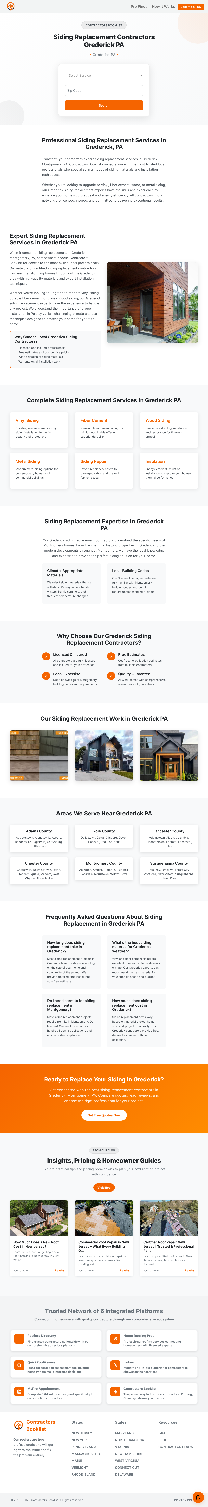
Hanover (93, 842)
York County (104, 831)
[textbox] (104, 75)
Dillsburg (111, 837)
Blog (162, 1440)
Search (104, 105)
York (117, 842)
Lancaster (184, 842)
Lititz (169, 846)
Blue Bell (122, 869)
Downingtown (42, 869)
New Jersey (82, 1433)
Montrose (150, 874)
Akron (170, 837)
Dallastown (88, 837)
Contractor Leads (175, 1447)
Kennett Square (28, 874)
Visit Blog (104, 1187)
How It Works (164, 6)
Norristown (101, 874)
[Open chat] (198, 1497)
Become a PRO (191, 7)
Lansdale (87, 874)
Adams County (39, 831)
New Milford (166, 874)
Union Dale (169, 878)
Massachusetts (86, 1454)
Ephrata (171, 842)
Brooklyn (167, 869)
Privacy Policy (186, 1500)
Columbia (182, 837)
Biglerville (39, 842)
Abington (85, 869)
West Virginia (127, 1461)
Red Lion (106, 842)
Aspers (56, 837)
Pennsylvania (84, 1447)
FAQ (161, 1433)
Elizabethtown (155, 842)
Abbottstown (24, 837)
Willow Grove (118, 874)
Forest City (182, 869)
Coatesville (24, 869)
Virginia (122, 1447)
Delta (100, 837)
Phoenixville (45, 878)
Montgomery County (104, 863)
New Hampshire (129, 1454)
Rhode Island (84, 1474)
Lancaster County (168, 831)
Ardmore (109, 869)
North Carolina (129, 1440)
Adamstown (157, 837)
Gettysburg (54, 842)
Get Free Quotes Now (104, 1115)
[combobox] (104, 75)
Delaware (124, 1474)
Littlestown (39, 846)
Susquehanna (184, 874)
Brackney (154, 869)
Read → (60, 1270)
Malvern (46, 874)
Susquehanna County (169, 863)
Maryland (124, 1433)
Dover (122, 837)
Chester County (39, 863)
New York (80, 1440)
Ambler (97, 869)
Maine (77, 1461)
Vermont (80, 1467)
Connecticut (127, 1467)
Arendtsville (42, 837)
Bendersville (23, 842)
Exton (56, 869)
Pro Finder (140, 6)
